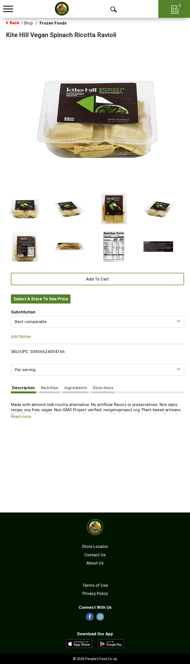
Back (14, 22)
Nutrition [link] (49, 387)
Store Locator (95, 546)
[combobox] (97, 321)
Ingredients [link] (75, 387)
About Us (95, 563)
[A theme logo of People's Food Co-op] (61, 8)
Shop (28, 23)
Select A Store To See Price (40, 298)
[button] (24, 209)
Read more (21, 416)
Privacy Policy (95, 593)
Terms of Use (95, 585)
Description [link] (23, 387)
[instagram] (100, 618)
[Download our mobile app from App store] (79, 643)
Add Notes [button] (21, 336)
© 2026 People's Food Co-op (95, 659)
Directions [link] (103, 387)
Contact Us (95, 554)
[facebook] (90, 618)
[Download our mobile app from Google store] (111, 643)
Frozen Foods (53, 23)
